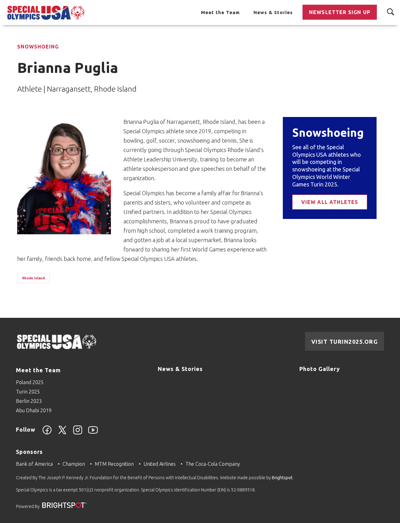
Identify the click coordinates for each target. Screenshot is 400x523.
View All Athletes (329, 202)
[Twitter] (62, 433)
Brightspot (282, 477)
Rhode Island (33, 278)
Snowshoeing (38, 46)
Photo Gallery (319, 369)
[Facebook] (47, 433)
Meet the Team (220, 12)
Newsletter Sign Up (339, 12)
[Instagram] (77, 433)
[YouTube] (93, 433)
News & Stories (273, 12)
